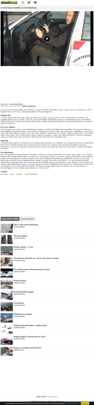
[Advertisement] (47, 84)
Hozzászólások (27, 219)
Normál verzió (52, 397)
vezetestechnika (16, 104)
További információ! (73, 403)
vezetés (19, 174)
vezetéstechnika (31, 174)
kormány (4, 174)
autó (11, 174)
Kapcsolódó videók (10, 219)
